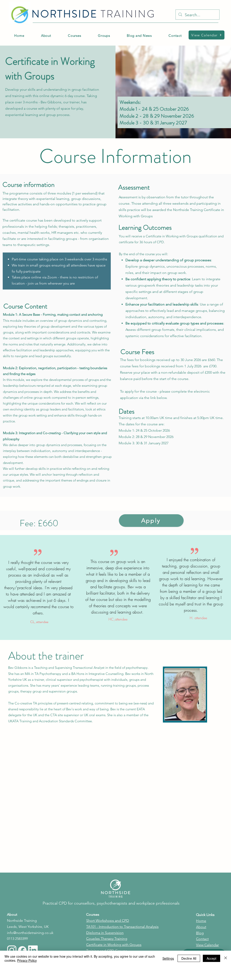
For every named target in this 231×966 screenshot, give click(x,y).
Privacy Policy (27, 960)
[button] (104, 35)
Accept (211, 958)
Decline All (188, 958)
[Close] (225, 958)
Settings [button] (168, 958)
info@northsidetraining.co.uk (30, 933)
